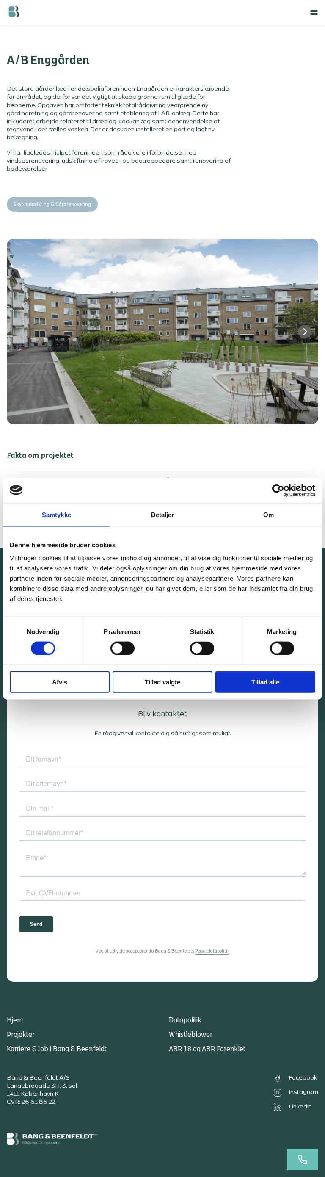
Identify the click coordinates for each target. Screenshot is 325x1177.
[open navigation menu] (314, 13)
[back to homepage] (14, 13)
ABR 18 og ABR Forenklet (207, 1049)
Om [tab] (268, 514)
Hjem (15, 1020)
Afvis (59, 682)
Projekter (21, 1034)
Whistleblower (190, 1034)
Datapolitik (185, 1020)
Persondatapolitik (212, 951)
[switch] (122, 648)
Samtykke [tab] (56, 514)
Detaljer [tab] (162, 514)
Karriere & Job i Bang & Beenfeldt (57, 1049)
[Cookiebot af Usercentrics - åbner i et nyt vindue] (278, 490)
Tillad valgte (162, 682)
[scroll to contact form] (302, 1159)
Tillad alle (265, 682)
